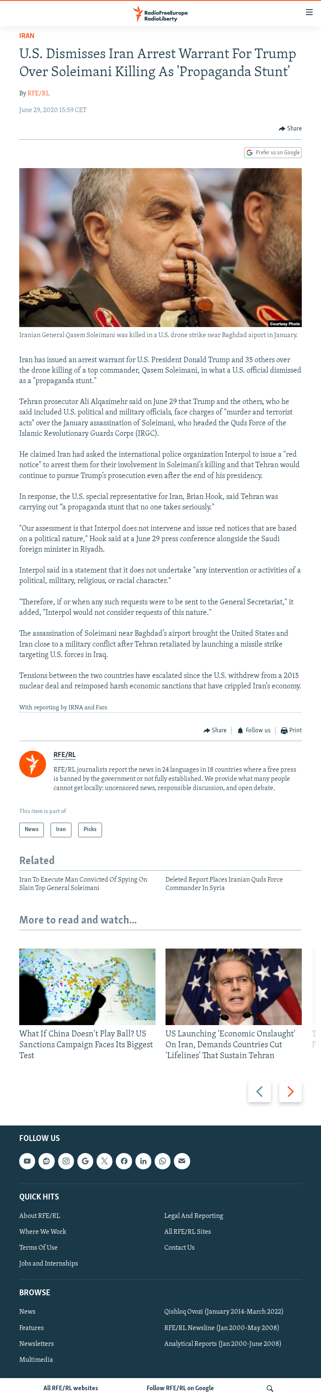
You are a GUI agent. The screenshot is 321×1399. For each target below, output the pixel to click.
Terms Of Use (38, 1248)
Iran (27, 36)
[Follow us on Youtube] (27, 1161)
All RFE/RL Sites (187, 1232)
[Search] (270, 1388)
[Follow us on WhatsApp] (163, 1161)
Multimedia (36, 1359)
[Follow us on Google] (85, 1161)
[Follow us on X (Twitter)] (104, 1161)
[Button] (290, 128)
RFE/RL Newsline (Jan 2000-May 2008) (222, 1328)
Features (31, 1328)
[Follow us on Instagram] (66, 1161)
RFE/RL (39, 93)
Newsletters (36, 1343)
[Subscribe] (182, 1161)
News (27, 1312)
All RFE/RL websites (70, 1388)
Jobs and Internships (48, 1264)
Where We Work (42, 1232)
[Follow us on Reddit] (46, 1161)
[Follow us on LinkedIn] (143, 1161)
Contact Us (179, 1248)
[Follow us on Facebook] (124, 1161)
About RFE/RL (39, 1216)
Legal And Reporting (193, 1216)
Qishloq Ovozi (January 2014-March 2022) (224, 1312)
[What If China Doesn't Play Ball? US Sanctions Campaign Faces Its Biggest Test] (87, 987)
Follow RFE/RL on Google (180, 1388)
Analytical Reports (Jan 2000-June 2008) (223, 1343)
